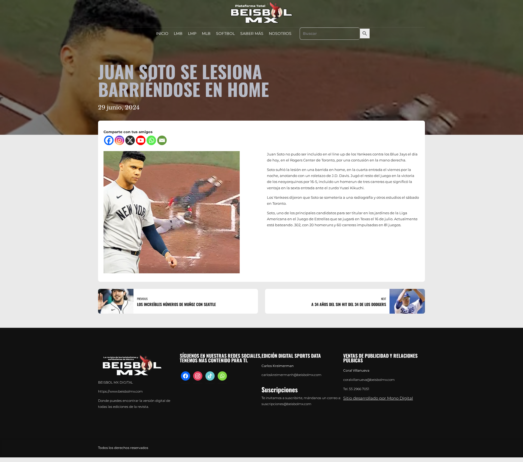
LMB (178, 33)
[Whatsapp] (151, 140)
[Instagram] (119, 140)
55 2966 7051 (359, 389)
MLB (206, 33)
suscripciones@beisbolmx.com (286, 404)
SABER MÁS (251, 33)
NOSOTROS (280, 33)
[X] (130, 140)
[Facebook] (109, 140)
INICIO (162, 33)
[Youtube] (140, 140)
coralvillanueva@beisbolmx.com (369, 380)
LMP (192, 33)
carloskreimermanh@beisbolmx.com (291, 375)
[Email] (162, 140)
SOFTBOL (225, 33)
